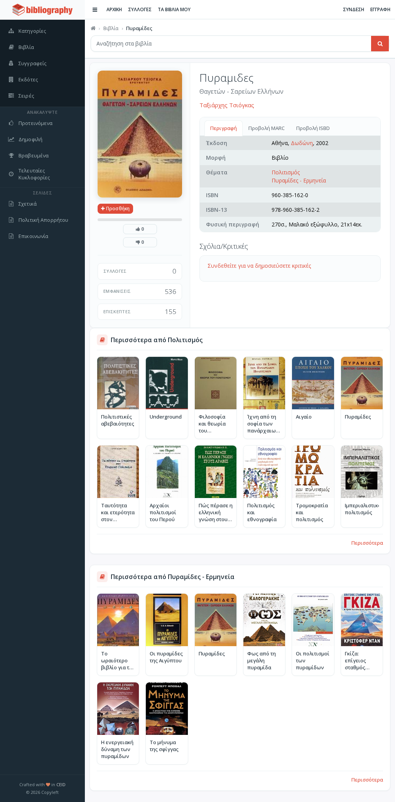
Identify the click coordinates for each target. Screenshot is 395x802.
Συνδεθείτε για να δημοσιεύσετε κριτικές (259, 265)
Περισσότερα (367, 542)
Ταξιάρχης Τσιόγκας (226, 105)
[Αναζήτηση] (380, 43)
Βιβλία (110, 28)
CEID (61, 784)
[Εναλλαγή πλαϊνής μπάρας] (94, 9)
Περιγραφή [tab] (223, 128)
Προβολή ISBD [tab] (313, 128)
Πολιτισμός (286, 172)
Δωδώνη (302, 143)
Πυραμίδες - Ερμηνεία (299, 180)
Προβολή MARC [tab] (266, 128)
